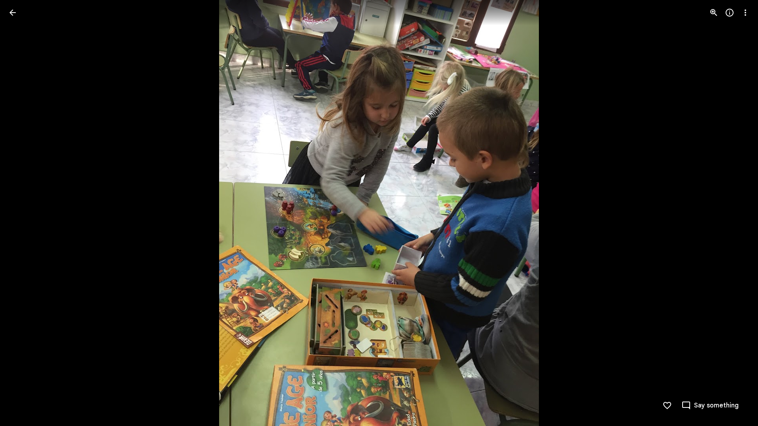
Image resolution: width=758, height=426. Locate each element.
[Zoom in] (714, 13)
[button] (22, 213)
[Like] (667, 405)
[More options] (745, 13)
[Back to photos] (12, 12)
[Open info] (729, 13)
